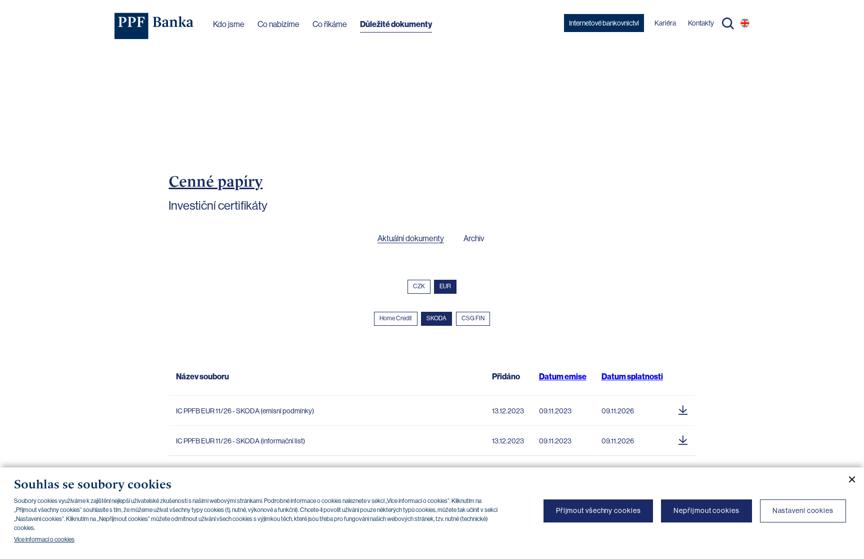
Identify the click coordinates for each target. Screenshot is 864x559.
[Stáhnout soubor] (683, 408)
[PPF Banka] (154, 26)
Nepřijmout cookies (706, 510)
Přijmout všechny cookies (598, 510)
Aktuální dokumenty (411, 238)
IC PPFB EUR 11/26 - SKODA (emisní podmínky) (245, 411)
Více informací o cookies (44, 539)
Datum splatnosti (632, 376)
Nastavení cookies (803, 510)
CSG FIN (473, 318)
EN (745, 23)
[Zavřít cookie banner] (848, 479)
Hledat (728, 24)
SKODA (436, 318)
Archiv (474, 238)
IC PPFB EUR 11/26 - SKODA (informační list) (240, 441)
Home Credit (396, 318)
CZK (419, 286)
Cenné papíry (215, 181)
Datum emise (562, 376)
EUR (445, 286)
